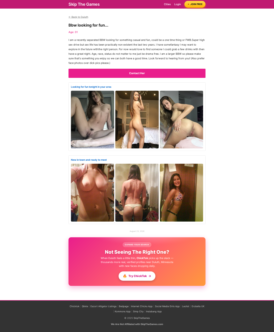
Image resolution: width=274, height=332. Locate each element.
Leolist (185, 306)
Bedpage (124, 306)
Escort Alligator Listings (103, 306)
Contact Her (137, 73)
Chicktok (74, 306)
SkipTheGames (142, 318)
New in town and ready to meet (89, 159)
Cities (167, 4)
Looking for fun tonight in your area (91, 86)
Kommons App (123, 311)
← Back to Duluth (78, 17)
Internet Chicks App (142, 306)
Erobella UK (198, 306)
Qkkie (85, 306)
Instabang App (154, 311)
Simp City (138, 311)
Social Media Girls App (167, 306)
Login (177, 4)
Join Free (196, 4)
